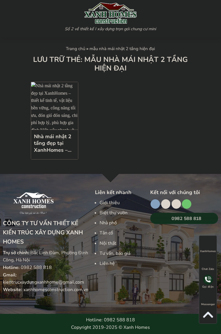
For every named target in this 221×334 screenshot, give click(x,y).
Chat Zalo (207, 269)
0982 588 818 (36, 267)
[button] (31, 18)
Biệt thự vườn (113, 213)
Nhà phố (108, 223)
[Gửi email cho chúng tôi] (176, 204)
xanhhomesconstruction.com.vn (55, 289)
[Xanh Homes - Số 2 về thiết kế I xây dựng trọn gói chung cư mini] (110, 13)
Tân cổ (106, 233)
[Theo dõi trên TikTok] (166, 204)
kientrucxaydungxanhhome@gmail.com (43, 282)
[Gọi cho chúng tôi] (186, 204)
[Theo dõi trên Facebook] (155, 204)
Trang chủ (75, 49)
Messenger (208, 305)
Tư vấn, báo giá (115, 253)
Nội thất (108, 243)
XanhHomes (208, 251)
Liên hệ (107, 263)
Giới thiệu (110, 203)
